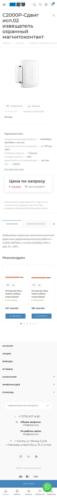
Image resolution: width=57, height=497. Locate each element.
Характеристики (36, 224)
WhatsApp (36, 456)
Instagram (20, 456)
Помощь (8, 392)
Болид (8, 116)
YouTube (28, 456)
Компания (9, 377)
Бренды (7, 361)
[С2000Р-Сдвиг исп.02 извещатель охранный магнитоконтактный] (28, 75)
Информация (11, 384)
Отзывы (7, 369)
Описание (11, 224)
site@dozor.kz (31, 434)
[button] (20, 324)
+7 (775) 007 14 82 (29, 416)
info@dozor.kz (31, 425)
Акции (6, 353)
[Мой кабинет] (46, 4)
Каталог (8, 346)
